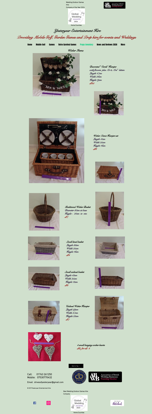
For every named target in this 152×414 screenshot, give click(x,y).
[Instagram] (49, 403)
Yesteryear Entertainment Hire (76, 30)
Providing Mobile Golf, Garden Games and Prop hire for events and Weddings (76, 37)
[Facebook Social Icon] (34, 403)
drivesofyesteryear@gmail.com (48, 382)
